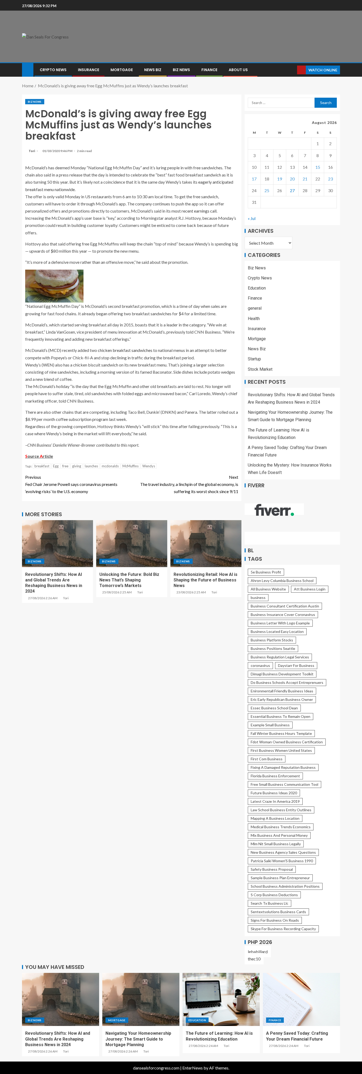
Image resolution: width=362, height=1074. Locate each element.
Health (254, 318)
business (258, 597)
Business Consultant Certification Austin (285, 606)
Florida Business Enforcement (275, 776)
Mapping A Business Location (275, 818)
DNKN (168, 412)
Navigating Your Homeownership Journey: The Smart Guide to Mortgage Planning (138, 1039)
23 (330, 178)
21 (305, 178)
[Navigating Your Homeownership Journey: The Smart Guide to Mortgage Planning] (140, 999)
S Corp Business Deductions (274, 894)
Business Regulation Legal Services (280, 657)
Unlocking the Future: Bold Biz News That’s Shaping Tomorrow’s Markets (129, 580)
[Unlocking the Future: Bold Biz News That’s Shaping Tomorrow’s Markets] (131, 543)
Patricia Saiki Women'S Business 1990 (282, 861)
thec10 (254, 958)
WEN (48, 364)
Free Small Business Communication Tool (284, 784)
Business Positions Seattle (273, 648)
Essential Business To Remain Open (280, 716)
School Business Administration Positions (285, 886)
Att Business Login (309, 589)
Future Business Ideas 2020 (274, 793)
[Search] (292, 70)
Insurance (88, 69)
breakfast (41, 466)
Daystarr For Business (296, 665)
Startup (254, 358)
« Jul (251, 218)
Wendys (148, 466)
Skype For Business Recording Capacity (283, 928)
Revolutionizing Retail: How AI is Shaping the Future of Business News (205, 580)
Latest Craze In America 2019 (275, 801)
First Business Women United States (281, 750)
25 (266, 190)
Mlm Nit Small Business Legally (276, 844)
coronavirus (260, 665)
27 (292, 190)
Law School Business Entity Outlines (281, 810)
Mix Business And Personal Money (279, 835)
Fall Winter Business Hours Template (281, 733)
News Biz (152, 69)
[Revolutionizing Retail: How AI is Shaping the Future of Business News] (205, 543)
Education (257, 288)
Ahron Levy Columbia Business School (282, 580)
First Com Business (266, 759)
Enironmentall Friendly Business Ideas (282, 691)
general (255, 308)
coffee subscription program (82, 419)
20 (292, 178)
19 (279, 178)
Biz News (181, 69)
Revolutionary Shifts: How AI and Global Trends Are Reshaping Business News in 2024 (57, 1039)
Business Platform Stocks (272, 640)
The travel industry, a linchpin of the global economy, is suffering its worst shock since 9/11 (189, 484)
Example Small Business (270, 725)
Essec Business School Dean (274, 708)
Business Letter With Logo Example (280, 623)
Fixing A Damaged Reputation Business (283, 767)
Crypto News (53, 69)
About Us (238, 69)
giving (76, 466)
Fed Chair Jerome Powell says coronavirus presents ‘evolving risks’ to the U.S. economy (71, 484)
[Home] (27, 69)
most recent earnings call (194, 210)
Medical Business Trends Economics (281, 827)
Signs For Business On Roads (275, 920)
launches (91, 466)
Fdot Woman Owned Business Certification (287, 742)
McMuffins (130, 466)
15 (317, 167)
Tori (32, 151)
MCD (55, 350)
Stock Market (260, 369)
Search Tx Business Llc (269, 903)
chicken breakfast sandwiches (125, 350)
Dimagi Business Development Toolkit (282, 674)
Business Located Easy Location (277, 631)
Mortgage (122, 69)
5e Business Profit (266, 572)
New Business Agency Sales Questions (283, 852)
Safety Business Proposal (272, 869)
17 (254, 178)
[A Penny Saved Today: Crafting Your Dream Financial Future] (301, 999)
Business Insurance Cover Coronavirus (283, 614)
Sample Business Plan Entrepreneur (280, 877)
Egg (56, 466)
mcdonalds (110, 466)
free (65, 466)
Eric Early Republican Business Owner (282, 699)
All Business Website (268, 589)
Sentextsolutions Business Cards (278, 911)
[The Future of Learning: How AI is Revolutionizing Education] (221, 999)
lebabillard (258, 951)
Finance (209, 69)
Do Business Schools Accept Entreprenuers (287, 682)
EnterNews (192, 1067)
